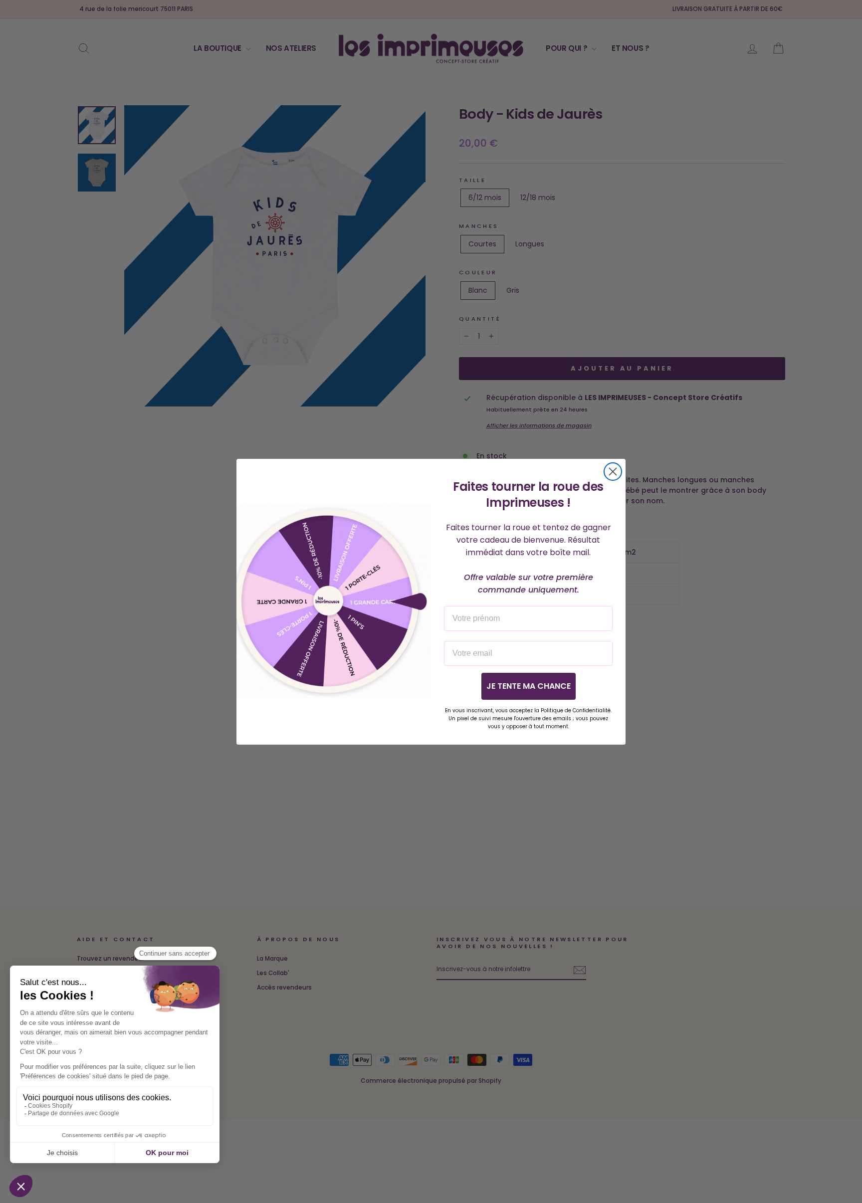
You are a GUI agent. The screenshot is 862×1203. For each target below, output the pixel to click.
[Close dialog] (613, 471)
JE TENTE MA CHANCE (528, 685)
